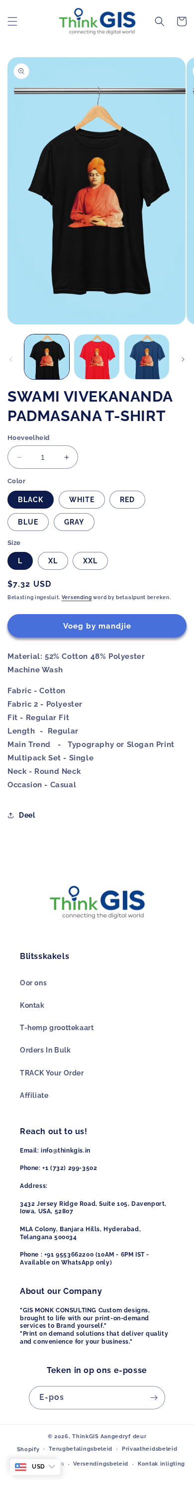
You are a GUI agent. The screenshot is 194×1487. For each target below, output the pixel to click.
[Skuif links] (11, 359)
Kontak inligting (161, 1464)
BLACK (30, 500)
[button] (12, 21)
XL (53, 561)
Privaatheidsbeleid (150, 1449)
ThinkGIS (85, 1436)
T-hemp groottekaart (57, 1028)
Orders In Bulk (45, 1050)
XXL (90, 561)
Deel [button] (27, 815)
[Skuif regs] (183, 359)
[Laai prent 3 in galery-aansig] (146, 356)
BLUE (28, 522)
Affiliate (34, 1095)
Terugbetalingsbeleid (80, 1449)
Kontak (32, 1005)
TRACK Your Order (52, 1073)
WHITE (82, 500)
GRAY (74, 522)
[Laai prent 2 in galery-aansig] (96, 356)
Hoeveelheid (28, 437)
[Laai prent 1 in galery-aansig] (46, 356)
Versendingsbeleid (100, 1464)
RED (127, 500)
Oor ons (33, 983)
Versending (77, 597)
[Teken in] (154, 1397)
